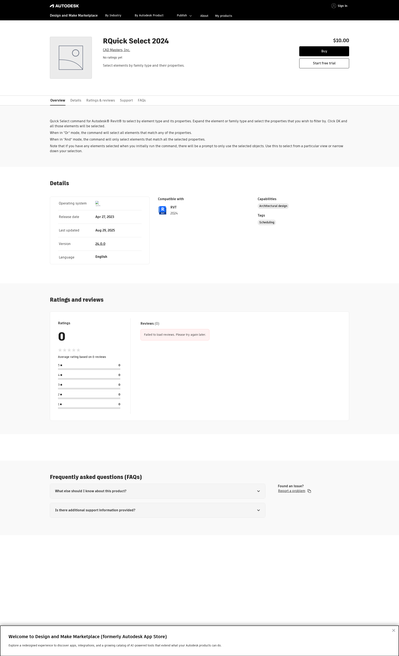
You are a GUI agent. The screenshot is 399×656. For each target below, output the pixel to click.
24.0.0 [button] (100, 243)
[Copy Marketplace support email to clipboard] (309, 491)
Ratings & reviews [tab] (100, 100)
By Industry (113, 15)
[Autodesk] (64, 6)
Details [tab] (75, 100)
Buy (324, 51)
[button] (157, 491)
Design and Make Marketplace (74, 15)
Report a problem (291, 491)
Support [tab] (126, 100)
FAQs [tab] (142, 100)
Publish (182, 15)
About (204, 16)
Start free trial (324, 63)
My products (223, 16)
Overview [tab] (57, 100)
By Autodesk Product (149, 15)
